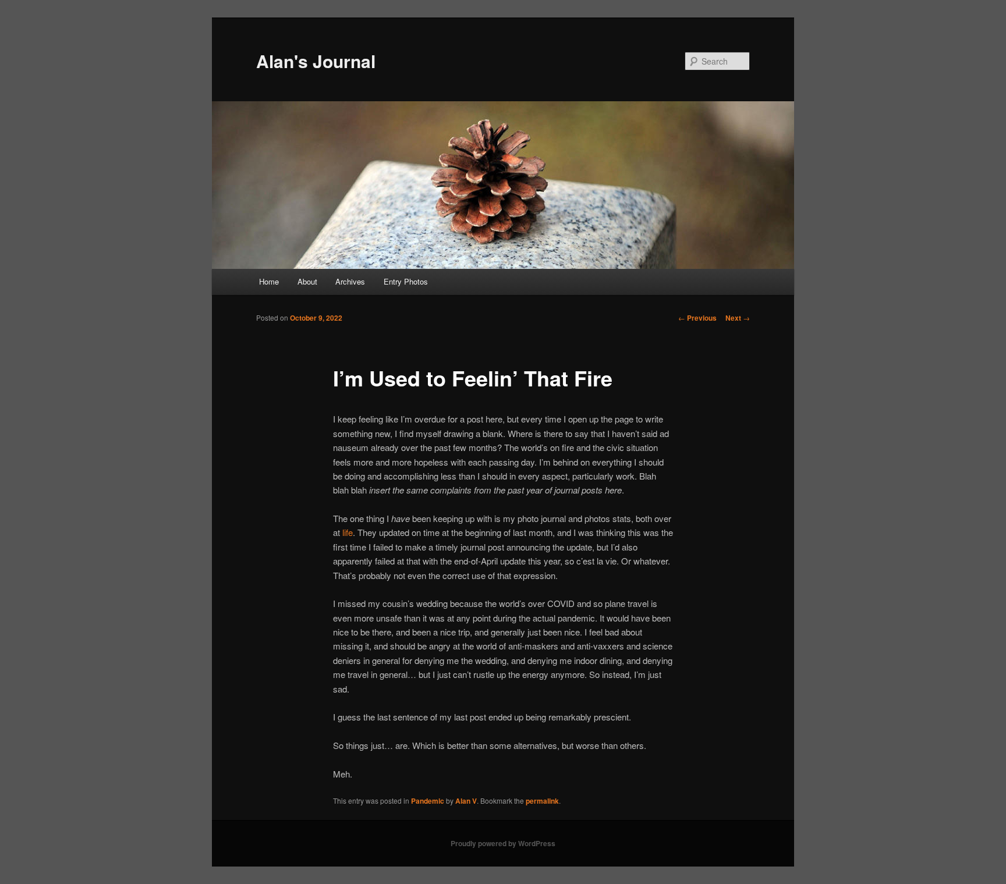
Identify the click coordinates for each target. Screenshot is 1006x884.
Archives (350, 281)
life (347, 532)
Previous (697, 318)
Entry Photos (406, 281)
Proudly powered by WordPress (503, 843)
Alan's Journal (316, 60)
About (307, 281)
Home (269, 281)
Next (737, 318)
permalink (542, 801)
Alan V (466, 801)
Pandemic (427, 801)
